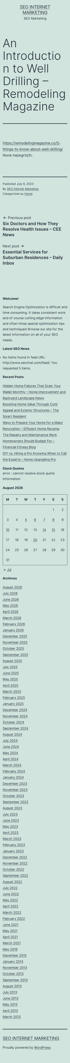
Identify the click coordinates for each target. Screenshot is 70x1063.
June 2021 (10, 925)
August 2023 (12, 808)
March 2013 (12, 1017)
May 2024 (10, 753)
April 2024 (10, 759)
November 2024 (15, 716)
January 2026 (13, 630)
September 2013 (15, 980)
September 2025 (15, 655)
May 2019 (10, 949)
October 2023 (13, 796)
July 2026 (10, 593)
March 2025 (12, 691)
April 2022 (10, 906)
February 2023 (14, 845)
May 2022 (10, 900)
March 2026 (12, 618)
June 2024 (11, 747)
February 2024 (14, 771)
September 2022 (15, 875)
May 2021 (10, 931)
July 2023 (10, 814)
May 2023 (10, 826)
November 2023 (15, 790)
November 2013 (15, 967)
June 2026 (11, 599)
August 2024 (12, 734)
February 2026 (14, 624)
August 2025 (12, 661)
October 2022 (13, 869)
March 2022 (12, 912)
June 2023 (11, 820)
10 (7, 530)
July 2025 (10, 667)
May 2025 (10, 679)
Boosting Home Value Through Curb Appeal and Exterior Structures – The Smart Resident (31, 410)
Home (28, 193)
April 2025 (10, 685)
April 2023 (10, 832)
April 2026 (10, 612)
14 (44, 530)
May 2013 (10, 1004)
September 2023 (15, 802)
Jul (9, 570)
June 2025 (11, 673)
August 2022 (12, 882)
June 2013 (10, 998)
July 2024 (10, 740)
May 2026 (10, 605)
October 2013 (13, 974)
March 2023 (12, 839)
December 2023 (15, 783)
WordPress (42, 1047)
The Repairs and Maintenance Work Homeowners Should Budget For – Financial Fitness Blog (30, 441)
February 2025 (14, 698)
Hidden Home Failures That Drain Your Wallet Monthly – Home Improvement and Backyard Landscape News (34, 392)
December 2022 (15, 857)
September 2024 (15, 728)
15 (53, 530)
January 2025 (13, 704)
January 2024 (13, 777)
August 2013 (12, 986)
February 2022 (14, 918)
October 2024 (13, 722)
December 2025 (15, 636)
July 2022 (10, 888)
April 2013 (10, 1011)
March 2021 (12, 943)
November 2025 (15, 642)
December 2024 (15, 710)
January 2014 (13, 961)
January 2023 (13, 851)
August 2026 (12, 587)
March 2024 (12, 765)
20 (35, 540)
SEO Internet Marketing (23, 189)
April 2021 (10, 937)
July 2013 (10, 992)
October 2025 (13, 648)
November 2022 (15, 863)
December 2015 (15, 955)
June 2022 (11, 894)
